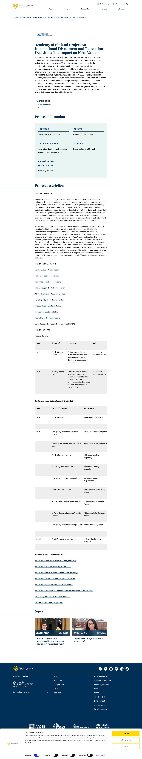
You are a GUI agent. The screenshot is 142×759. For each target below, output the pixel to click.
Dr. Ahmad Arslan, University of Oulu (49, 602)
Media (96, 689)
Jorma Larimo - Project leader (47, 270)
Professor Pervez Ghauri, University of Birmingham (55, 578)
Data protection (101, 701)
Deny (126, 746)
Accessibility (99, 705)
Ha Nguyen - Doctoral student (46, 312)
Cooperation (85, 9)
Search (123, 4)
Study (51, 9)
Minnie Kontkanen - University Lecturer (50, 294)
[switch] (55, 755)
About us (121, 9)
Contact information (21, 692)
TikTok (127, 669)
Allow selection (126, 740)
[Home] (23, 6)
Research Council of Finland (84, 149)
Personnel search (101, 676)
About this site (100, 697)
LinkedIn (122, 669)
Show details (100, 755)
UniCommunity (104, 4)
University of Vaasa (45, 171)
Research (67, 9)
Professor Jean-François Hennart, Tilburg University (55, 560)
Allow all (126, 733)
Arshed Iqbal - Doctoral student (47, 318)
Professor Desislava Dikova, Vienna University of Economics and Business (64, 590)
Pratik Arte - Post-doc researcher (48, 282)
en (116, 4)
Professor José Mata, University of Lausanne (52, 566)
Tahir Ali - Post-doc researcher (47, 276)
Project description (44, 105)
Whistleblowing (100, 709)
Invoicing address (101, 684)
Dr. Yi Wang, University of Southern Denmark (52, 596)
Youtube (111, 669)
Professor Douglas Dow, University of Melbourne (54, 584)
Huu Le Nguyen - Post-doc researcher (50, 288)
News (39, 108)
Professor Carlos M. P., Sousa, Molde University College (56, 572)
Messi (96, 693)
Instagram (116, 669)
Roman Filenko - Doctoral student (48, 306)
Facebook (100, 669)
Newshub (104, 9)
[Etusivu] (23, 668)
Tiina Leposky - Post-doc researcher (49, 300)
